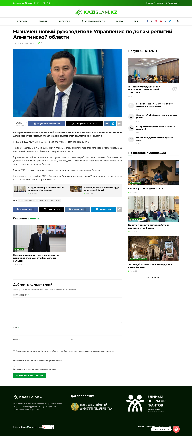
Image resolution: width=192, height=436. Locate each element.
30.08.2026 (33, 193)
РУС (48, 3)
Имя (16, 327)
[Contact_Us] (176, 429)
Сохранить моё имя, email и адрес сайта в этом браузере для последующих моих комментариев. (65, 351)
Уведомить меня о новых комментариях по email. (38, 360)
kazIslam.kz (23, 427)
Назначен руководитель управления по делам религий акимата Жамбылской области (36, 258)
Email (16, 339)
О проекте (158, 3)
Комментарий (21, 295)
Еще (136, 21)
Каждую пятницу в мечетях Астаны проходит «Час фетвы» (46, 188)
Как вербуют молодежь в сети (145, 188)
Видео (119, 21)
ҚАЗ (43, 3)
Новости (22, 21)
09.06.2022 (18, 265)
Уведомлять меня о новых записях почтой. (34, 369)
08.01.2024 (17, 43)
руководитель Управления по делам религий (39, 200)
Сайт (72, 339)
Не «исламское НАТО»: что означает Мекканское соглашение (154, 105)
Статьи (43, 21)
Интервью (65, 21)
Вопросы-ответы (95, 21)
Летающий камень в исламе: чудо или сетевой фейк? (101, 188)
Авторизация (173, 3)
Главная (149, 3)
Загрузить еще (154, 277)
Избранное (29, 43)
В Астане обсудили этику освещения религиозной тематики (144, 89)
